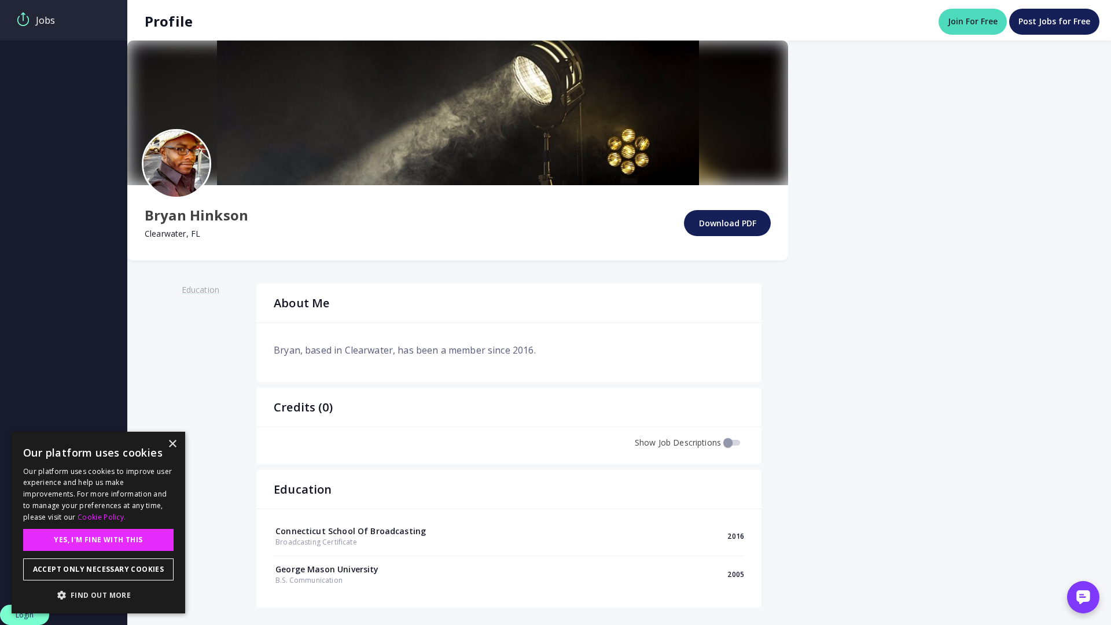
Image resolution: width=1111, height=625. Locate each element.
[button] (98, 595)
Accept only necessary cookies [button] (98, 569)
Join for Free (973, 21)
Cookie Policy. (102, 517)
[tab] (63, 20)
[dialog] (98, 522)
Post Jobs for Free (1054, 21)
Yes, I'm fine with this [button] (98, 540)
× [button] (172, 444)
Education (200, 289)
